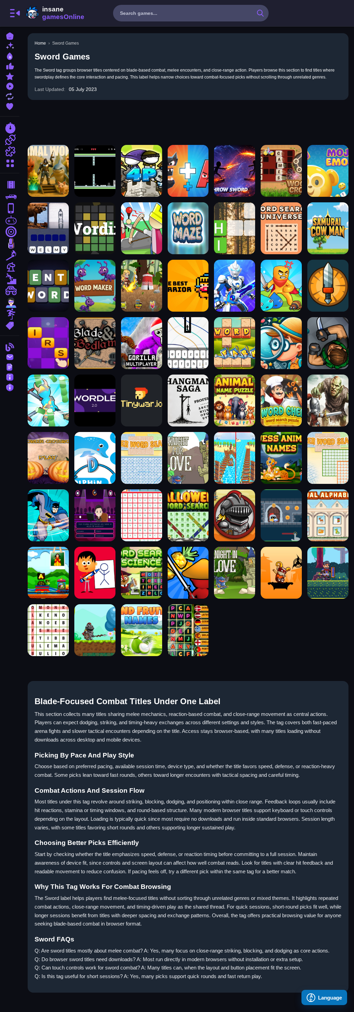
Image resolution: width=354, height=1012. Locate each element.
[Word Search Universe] (281, 228)
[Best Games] (9, 55)
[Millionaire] (94, 515)
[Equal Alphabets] (327, 515)
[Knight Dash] (281, 515)
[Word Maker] (94, 286)
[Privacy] (9, 386)
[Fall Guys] (9, 279)
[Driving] (9, 185)
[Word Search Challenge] (141, 515)
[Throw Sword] (234, 171)
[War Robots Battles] (234, 286)
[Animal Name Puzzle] (234, 400)
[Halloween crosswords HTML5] (48, 458)
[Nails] (9, 243)
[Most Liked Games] (9, 66)
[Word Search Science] (141, 573)
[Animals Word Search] (48, 630)
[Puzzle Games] (9, 151)
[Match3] (9, 255)
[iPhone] (9, 208)
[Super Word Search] (327, 458)
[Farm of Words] (234, 343)
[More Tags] (9, 325)
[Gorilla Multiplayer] (141, 343)
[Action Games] (9, 140)
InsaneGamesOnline (54, 13)
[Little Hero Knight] (141, 228)
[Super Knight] (234, 515)
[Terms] (9, 366)
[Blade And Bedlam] (94, 343)
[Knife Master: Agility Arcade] (327, 286)
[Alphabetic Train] (48, 573)
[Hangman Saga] (188, 400)
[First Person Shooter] (9, 232)
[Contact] (9, 356)
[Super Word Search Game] (141, 458)
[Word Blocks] (234, 228)
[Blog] (9, 346)
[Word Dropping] (188, 343)
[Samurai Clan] (281, 573)
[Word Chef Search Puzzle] (281, 400)
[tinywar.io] (141, 400)
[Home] (9, 35)
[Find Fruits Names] (141, 630)
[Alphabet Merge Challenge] (188, 171)
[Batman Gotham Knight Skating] (48, 515)
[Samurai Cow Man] (327, 228)
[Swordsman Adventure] (281, 286)
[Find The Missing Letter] (94, 458)
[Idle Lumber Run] (234, 458)
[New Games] (9, 45)
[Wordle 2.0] (94, 400)
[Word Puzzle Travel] (48, 228)
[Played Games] (9, 86)
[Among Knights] (327, 400)
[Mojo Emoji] (327, 171)
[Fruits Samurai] (188, 573)
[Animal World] (48, 171)
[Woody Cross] (281, 171)
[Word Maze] (188, 228)
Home (40, 43)
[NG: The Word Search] (281, 343)
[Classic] (9, 196)
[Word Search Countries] (188, 630)
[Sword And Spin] (48, 400)
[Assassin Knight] (327, 343)
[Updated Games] (9, 96)
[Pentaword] (48, 286)
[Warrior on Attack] (327, 573)
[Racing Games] (9, 128)
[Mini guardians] (141, 171)
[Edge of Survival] (94, 171)
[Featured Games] (9, 76)
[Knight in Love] (234, 573)
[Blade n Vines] (141, 286)
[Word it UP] (48, 343)
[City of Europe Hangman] (94, 573)
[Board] (9, 267)
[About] (9, 376)
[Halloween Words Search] (188, 515)
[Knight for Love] (188, 458)
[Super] (9, 302)
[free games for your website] (9, 220)
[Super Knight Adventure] (94, 630)
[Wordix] (94, 228)
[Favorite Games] (9, 106)
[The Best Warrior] (188, 286)
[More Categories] (9, 162)
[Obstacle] (9, 314)
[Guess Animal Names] (281, 458)
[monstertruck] (9, 290)
